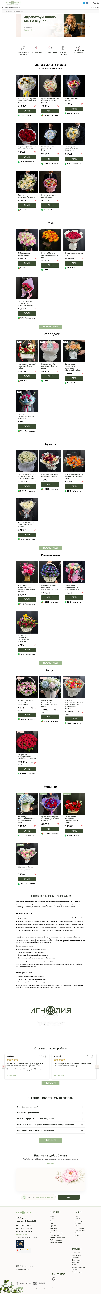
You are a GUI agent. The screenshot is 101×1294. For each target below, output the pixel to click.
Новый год (75, 1262)
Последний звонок (78, 1267)
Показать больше (50, 327)
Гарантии (53, 1226)
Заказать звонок (21, 1234)
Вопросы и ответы (56, 1233)
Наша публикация (56, 1242)
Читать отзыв (11, 1075)
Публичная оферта (56, 1240)
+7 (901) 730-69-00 (24, 1228)
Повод (77, 1235)
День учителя (76, 1260)
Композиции (79, 1221)
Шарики (77, 1226)
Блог (51, 1223)
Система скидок (56, 1235)
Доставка (53, 1230)
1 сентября (75, 1258)
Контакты (53, 1228)
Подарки (78, 1223)
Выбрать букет (29, 30)
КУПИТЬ (27, 111)
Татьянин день (77, 1272)
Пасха (74, 1265)
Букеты (77, 1218)
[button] (97, 1067)
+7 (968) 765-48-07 (24, 1231)
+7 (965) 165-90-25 (23, 1225)
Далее (69, 1197)
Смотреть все (50, 1083)
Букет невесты (80, 1230)
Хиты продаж (79, 1228)
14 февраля (76, 1253)
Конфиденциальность (58, 1238)
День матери (76, 1255)
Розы (76, 1216)
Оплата (52, 1218)
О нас (52, 1216)
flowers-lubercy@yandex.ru (26, 1237)
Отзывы (53, 1221)
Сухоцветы (78, 1233)
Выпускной (75, 1269)
